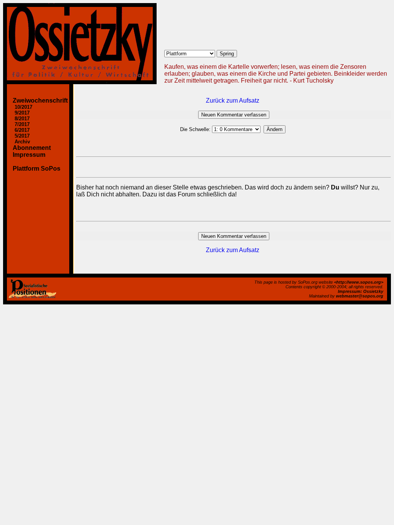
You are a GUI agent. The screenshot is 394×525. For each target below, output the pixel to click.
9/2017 (22, 113)
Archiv (22, 142)
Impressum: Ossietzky (360, 291)
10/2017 (23, 107)
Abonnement (32, 148)
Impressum (29, 154)
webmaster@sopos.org (359, 296)
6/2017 (22, 130)
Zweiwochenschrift (40, 100)
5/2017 (22, 136)
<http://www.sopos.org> (358, 282)
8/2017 (22, 118)
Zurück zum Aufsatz (232, 100)
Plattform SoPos (36, 168)
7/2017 (22, 124)
